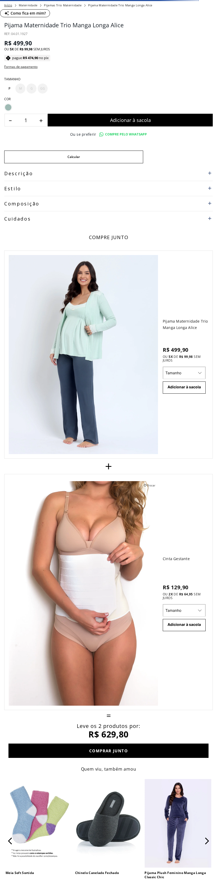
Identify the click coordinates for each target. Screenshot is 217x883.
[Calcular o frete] (178, 396)
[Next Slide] (157, 4)
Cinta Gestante (176, 806)
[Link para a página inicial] (8, 44)
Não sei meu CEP (16, 408)
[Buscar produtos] (207, 32)
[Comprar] (130, 359)
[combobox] (108, 33)
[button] (9, 317)
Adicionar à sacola (184, 634)
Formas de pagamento (21, 295)
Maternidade (28, 44)
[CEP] (73, 391)
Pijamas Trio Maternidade (63, 44)
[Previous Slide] (60, 4)
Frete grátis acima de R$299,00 (108, 4)
